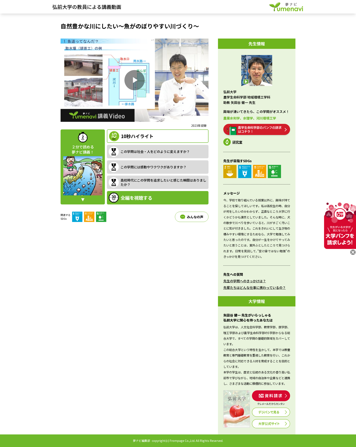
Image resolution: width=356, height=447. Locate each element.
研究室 (237, 142)
